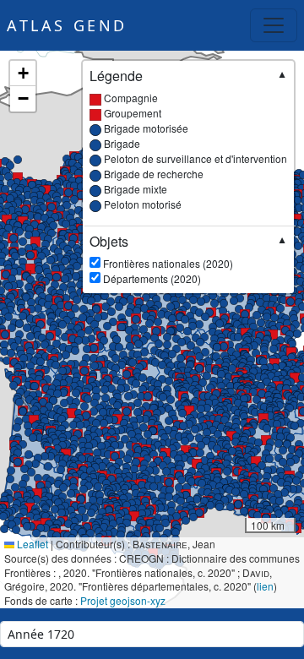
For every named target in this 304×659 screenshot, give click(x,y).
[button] (275, 367)
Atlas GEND (67, 25)
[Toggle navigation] (273, 25)
